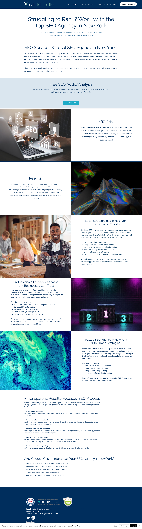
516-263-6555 (37, 511)
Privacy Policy (76, 526)
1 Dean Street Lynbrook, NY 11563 (45, 513)
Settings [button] (115, 526)
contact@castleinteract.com (42, 509)
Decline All (124, 526)
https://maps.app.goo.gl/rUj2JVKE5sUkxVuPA (70, 508)
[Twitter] (28, 518)
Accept (134, 526)
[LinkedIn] (33, 518)
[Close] (140, 525)
